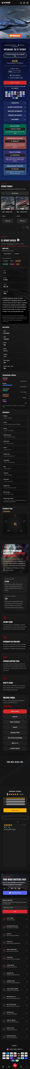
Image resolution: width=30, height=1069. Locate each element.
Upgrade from (14, 68)
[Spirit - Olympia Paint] (7, 203)
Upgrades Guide (15, 732)
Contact (15, 727)
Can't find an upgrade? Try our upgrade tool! (15, 55)
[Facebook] (8, 888)
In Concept (15, 46)
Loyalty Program (15, 748)
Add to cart (7, 220)
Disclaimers (15, 119)
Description (15, 103)
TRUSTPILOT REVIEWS (16, 129)
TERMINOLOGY (15, 141)
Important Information (15, 111)
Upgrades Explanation (15, 115)
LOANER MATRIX (15, 155)
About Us (15, 716)
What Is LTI (15, 743)
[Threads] (15, 888)
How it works (15, 711)
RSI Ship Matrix (11, 243)
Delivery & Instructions (15, 107)
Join (15, 911)
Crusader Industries (10, 45)
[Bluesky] (11, 888)
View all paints (15, 193)
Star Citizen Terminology (15, 738)
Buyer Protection (15, 722)
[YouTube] (19, 888)
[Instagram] (4, 888)
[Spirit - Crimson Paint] (22, 203)
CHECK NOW (16, 169)
